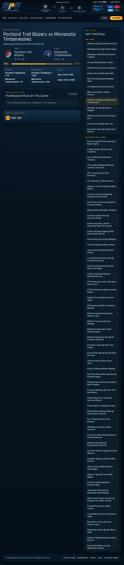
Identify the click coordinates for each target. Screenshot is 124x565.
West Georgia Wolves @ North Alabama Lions (99, 314)
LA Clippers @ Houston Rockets (100, 86)
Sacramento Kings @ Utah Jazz (100, 124)
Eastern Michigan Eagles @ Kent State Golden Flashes (100, 232)
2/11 (8, 118)
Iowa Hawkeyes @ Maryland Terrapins (99, 158)
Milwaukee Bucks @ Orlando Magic (102, 49)
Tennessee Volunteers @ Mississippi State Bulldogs (98, 491)
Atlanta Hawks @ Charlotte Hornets (101, 43)
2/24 (13, 118)
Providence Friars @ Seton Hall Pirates (100, 346)
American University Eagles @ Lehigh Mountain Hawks (99, 195)
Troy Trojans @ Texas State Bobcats (98, 420)
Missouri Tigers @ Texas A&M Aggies (99, 475)
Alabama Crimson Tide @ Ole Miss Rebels (101, 187)
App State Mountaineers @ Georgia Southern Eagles (101, 375)
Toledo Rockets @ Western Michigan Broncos (98, 275)
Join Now (116, 18)
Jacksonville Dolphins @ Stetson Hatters (100, 251)
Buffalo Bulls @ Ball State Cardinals (101, 210)
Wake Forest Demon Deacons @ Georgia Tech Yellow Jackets (100, 499)
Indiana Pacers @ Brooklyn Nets (100, 73)
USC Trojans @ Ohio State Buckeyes (98, 174)
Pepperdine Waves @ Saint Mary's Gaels (101, 531)
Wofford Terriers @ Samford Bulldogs (99, 322)
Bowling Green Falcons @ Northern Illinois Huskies (101, 383)
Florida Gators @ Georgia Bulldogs (101, 239)
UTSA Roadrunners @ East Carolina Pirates (101, 290)
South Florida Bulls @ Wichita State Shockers (101, 354)
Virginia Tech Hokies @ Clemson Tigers (100, 298)
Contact (92, 558)
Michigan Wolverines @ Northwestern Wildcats (97, 444)
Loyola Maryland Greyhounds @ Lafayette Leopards (100, 259)
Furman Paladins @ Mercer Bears (101, 244)
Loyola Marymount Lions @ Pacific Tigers (101, 515)
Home (4, 18)
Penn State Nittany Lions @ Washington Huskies (98, 546)
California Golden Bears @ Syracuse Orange (98, 216)
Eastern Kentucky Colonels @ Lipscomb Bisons (99, 399)
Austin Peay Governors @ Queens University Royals (101, 203)
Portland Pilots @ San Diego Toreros (98, 507)
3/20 (19, 118)
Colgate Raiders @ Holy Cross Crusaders (99, 150)
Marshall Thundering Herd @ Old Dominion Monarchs (100, 338)
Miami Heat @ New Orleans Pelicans (98, 93)
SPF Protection (65, 18)
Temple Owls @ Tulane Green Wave (99, 362)
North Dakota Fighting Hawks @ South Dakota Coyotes (100, 412)
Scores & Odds (36, 18)
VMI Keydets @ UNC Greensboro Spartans (101, 306)
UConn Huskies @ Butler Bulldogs (101, 368)
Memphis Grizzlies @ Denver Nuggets (99, 109)
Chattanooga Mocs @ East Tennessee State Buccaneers (99, 224)
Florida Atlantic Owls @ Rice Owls (101, 406)
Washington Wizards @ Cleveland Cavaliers (101, 55)
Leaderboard (50, 18)
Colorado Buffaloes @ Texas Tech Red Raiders (101, 391)
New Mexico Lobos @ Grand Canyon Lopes (99, 523)
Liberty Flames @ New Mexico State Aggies (100, 467)
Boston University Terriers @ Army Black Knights (101, 142)
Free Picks (23, 18)
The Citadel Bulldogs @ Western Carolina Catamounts (100, 166)
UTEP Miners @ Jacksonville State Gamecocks (101, 283)
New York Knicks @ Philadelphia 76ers (100, 80)
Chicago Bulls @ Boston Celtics (100, 62)
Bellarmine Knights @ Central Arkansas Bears (99, 330)
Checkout (115, 2)
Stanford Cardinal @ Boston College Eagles (98, 483)
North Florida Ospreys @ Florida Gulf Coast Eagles (100, 267)
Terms (100, 558)
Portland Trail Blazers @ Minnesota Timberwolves (101, 101)
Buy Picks (13, 18)
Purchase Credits (111, 558)
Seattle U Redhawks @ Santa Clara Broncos (101, 539)
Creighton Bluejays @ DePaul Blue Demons (101, 460)
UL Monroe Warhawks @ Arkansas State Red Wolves (101, 436)
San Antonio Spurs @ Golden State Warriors (101, 130)
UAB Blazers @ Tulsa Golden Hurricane (99, 428)
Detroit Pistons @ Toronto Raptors (101, 68)
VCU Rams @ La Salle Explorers (100, 181)
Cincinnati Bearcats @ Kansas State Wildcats (102, 452)
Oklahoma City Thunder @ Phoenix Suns (101, 117)
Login (104, 18)
